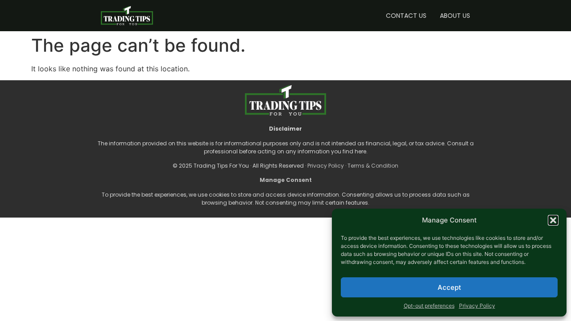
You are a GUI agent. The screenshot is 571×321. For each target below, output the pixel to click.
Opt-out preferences (429, 305)
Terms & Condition (373, 165)
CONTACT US (406, 15)
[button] (553, 220)
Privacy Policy (477, 305)
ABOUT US (455, 15)
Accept (449, 287)
